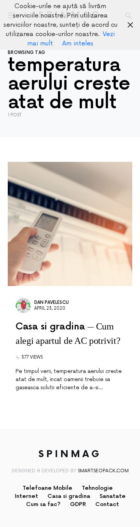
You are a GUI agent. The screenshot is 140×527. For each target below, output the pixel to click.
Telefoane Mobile (47, 488)
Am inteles (77, 43)
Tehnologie (97, 488)
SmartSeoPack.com (103, 471)
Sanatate (113, 496)
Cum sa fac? (43, 504)
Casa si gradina (68, 496)
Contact (107, 504)
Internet (26, 496)
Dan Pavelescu (51, 302)
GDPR (78, 504)
